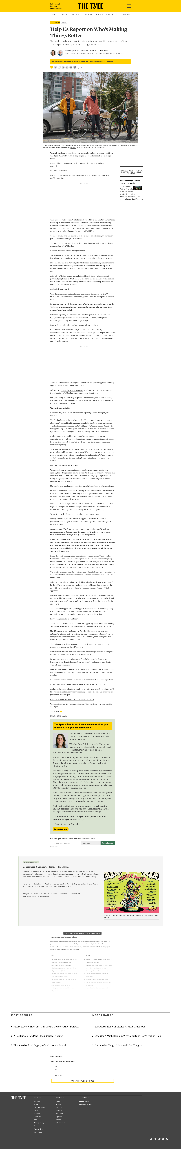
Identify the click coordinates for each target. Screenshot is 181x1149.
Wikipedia (69, 246)
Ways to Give (38, 1129)
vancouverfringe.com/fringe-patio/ (36, 896)
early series (62, 382)
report (87, 219)
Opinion (59, 1116)
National (59, 1110)
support (73, 147)
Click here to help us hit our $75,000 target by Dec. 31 (72, 699)
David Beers (84, 50)
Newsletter (38, 1104)
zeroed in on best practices (72, 390)
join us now (100, 684)
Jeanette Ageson (70, 50)
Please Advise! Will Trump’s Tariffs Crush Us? (120, 1026)
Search (124, 15)
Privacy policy (54, 847)
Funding (37, 1113)
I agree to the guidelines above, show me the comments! (82, 933)
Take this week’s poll (82, 1081)
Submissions (38, 1126)
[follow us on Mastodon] (63, 67)
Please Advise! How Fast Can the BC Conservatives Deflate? (46, 1026)
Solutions (87, 15)
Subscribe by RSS (85, 1104)
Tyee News (55, 22)
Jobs (35, 1119)
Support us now (61, 829)
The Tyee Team (39, 1107)
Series (58, 1119)
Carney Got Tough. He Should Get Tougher (119, 1045)
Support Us (111, 15)
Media (64, 22)
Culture (75, 15)
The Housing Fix (70, 397)
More (98, 15)
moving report (71, 431)
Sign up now (63, 551)
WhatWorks (60, 1123)
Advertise (37, 1116)
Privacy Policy (39, 1123)
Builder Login (84, 1101)
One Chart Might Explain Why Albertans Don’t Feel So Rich (128, 1035)
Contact (36, 1110)
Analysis (64, 15)
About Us (37, 1101)
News (53, 15)
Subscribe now (107, 843)
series (97, 329)
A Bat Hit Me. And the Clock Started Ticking (38, 1035)
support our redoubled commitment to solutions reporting (77, 437)
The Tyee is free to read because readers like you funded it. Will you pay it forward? (81, 726)
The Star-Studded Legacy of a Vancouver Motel (40, 1045)
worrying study (107, 420)
